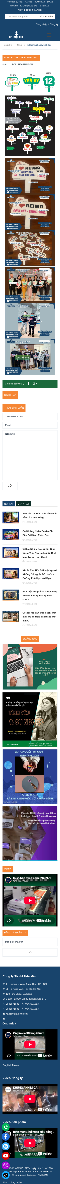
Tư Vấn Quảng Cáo (28, 6)
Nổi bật (9, 504)
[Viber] (6, 1165)
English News (10, 1065)
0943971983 (12, 1003)
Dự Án (50, 2)
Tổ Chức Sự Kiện (15, 2)
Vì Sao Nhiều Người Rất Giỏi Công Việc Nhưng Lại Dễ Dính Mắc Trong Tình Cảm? (39, 553)
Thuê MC (14, 6)
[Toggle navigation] (49, 35)
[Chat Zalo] (6, 1146)
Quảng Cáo (39, 2)
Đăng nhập (41, 24)
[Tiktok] (6, 1175)
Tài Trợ (28, 2)
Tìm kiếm (47, 16)
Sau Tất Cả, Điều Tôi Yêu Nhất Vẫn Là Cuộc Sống (39, 515)
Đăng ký (54, 24)
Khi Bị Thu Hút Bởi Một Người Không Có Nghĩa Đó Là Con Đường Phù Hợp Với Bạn (39, 574)
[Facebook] (6, 1136)
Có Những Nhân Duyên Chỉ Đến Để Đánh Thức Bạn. (37, 533)
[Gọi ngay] (6, 1127)
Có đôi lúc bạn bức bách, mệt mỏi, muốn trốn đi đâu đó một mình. (39, 616)
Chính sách (45, 6)
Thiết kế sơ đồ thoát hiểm (30, 10)
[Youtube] (6, 1156)
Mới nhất (23, 504)
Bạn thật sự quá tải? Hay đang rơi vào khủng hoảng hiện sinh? (39, 595)
